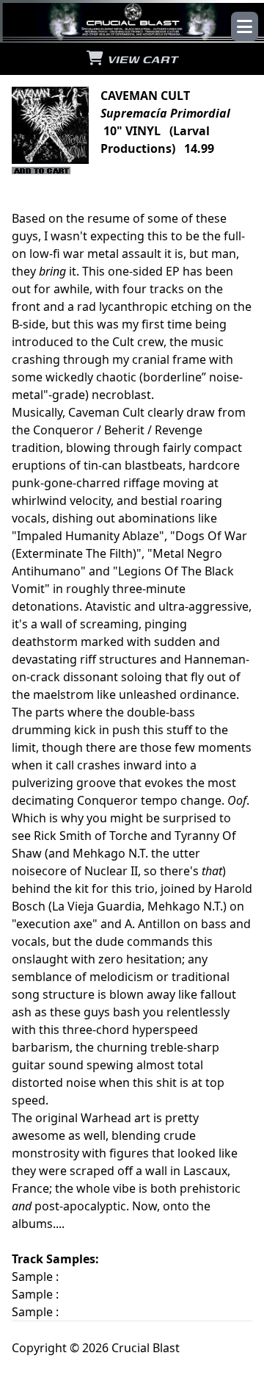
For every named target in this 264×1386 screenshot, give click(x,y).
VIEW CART (140, 59)
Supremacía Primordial (165, 113)
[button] (244, 26)
